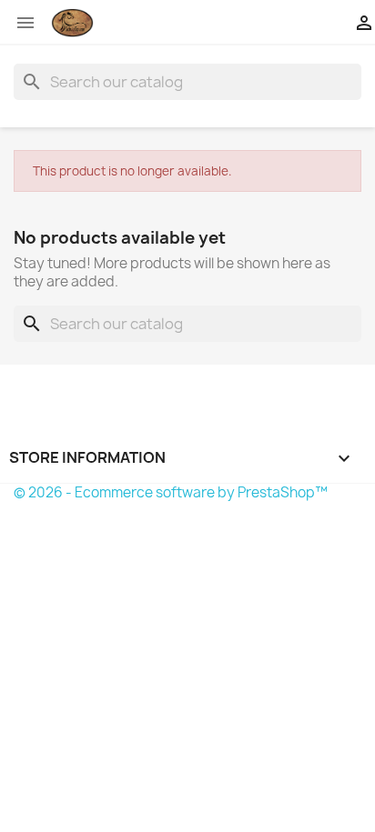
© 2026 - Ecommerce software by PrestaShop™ (171, 492)
